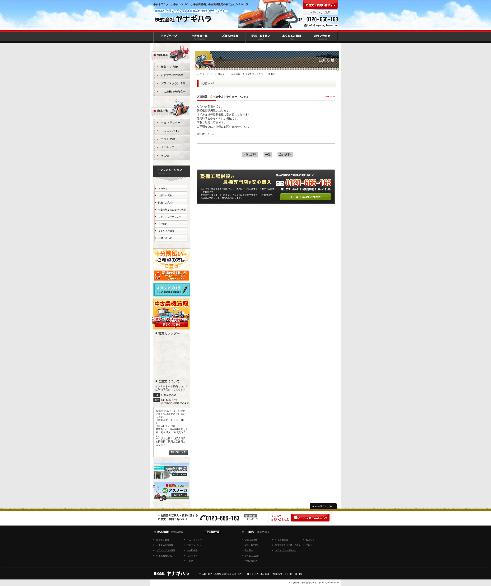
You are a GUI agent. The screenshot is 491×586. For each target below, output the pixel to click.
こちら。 (210, 133)
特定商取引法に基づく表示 (172, 209)
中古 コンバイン (170, 130)
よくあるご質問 (166, 231)
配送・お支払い (166, 202)
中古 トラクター (170, 122)
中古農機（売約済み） (174, 91)
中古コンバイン (194, 545)
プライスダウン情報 (173, 83)
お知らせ (219, 74)
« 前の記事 (250, 154)
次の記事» (285, 154)
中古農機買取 (281, 540)
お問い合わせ (165, 238)
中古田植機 (192, 550)
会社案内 (162, 224)
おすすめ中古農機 (164, 545)
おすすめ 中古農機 (172, 75)
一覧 (268, 154)
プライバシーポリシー (169, 216)
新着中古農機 (162, 540)
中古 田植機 (168, 139)
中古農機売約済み (164, 556)
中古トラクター (194, 540)
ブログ (309, 545)
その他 (165, 155)
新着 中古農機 (169, 66)
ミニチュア (167, 147)
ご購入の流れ (165, 195)
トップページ (202, 74)
